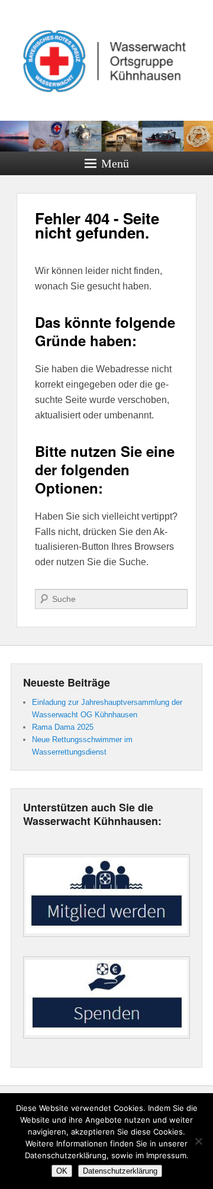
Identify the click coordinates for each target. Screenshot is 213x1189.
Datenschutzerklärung (120, 1171)
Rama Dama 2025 (62, 727)
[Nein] (198, 1141)
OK (61, 1171)
